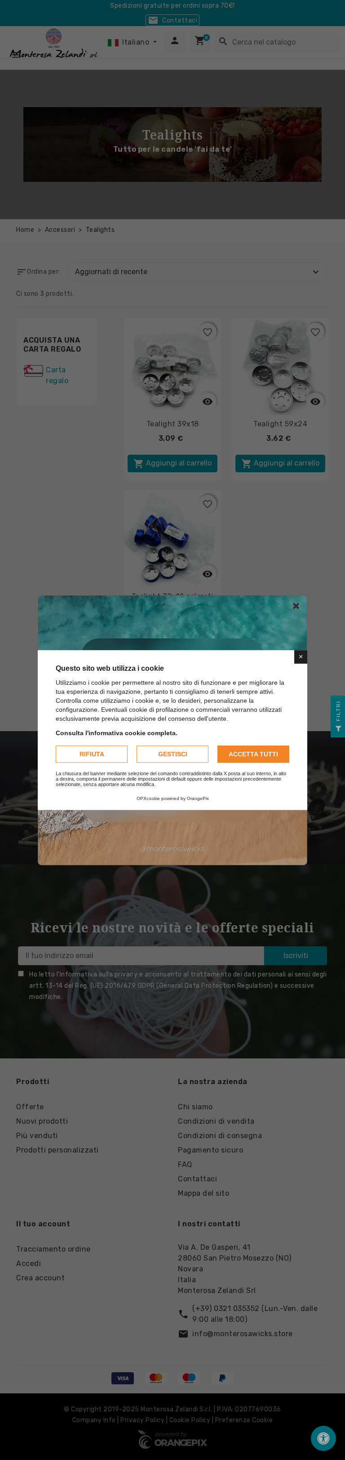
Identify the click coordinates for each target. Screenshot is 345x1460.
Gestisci (172, 754)
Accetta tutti (253, 754)
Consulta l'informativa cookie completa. (116, 733)
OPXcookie (148, 798)
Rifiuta (92, 754)
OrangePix (198, 798)
